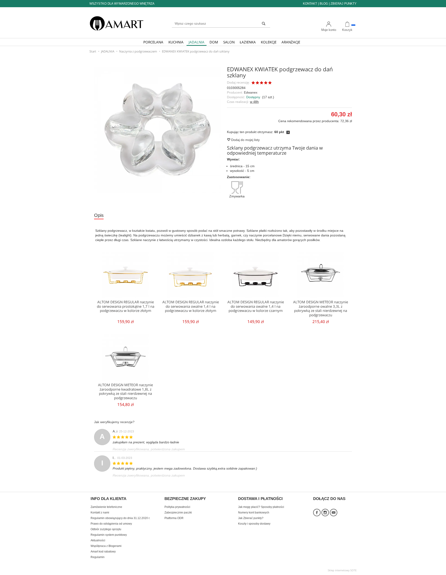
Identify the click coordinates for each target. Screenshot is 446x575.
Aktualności (98, 540)
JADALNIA (196, 42)
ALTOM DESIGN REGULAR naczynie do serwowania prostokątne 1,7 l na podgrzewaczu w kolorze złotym (125, 306)
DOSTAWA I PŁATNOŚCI (260, 499)
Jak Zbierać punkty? (250, 518)
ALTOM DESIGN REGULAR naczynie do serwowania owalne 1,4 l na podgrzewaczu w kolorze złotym (190, 306)
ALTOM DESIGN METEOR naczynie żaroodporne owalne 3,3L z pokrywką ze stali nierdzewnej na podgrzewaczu (320, 308)
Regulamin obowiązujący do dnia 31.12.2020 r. (120, 518)
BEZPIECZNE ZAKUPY (185, 499)
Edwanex (250, 92)
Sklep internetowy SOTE (342, 570)
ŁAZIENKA (248, 42)
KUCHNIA (176, 42)
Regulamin (98, 557)
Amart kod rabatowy (103, 551)
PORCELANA (153, 42)
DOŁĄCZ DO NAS (329, 499)
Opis (99, 215)
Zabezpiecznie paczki (178, 512)
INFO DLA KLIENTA (108, 499)
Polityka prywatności (177, 507)
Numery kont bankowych (253, 512)
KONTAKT (310, 3)
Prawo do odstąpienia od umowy (111, 523)
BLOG (324, 3)
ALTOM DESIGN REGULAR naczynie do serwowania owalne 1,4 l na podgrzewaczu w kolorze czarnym (255, 306)
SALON (229, 42)
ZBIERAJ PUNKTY (344, 3)
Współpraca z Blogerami (106, 546)
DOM (214, 42)
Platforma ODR (174, 518)
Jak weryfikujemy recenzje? (114, 422)
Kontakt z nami (100, 512)
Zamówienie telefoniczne (106, 507)
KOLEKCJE (268, 42)
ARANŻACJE (291, 42)
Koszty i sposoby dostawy (254, 523)
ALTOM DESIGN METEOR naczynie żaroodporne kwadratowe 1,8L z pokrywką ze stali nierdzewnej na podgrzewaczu (125, 391)
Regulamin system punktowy (109, 534)
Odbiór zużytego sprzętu (106, 529)
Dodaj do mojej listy (245, 140)
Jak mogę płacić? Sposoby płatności (261, 507)
